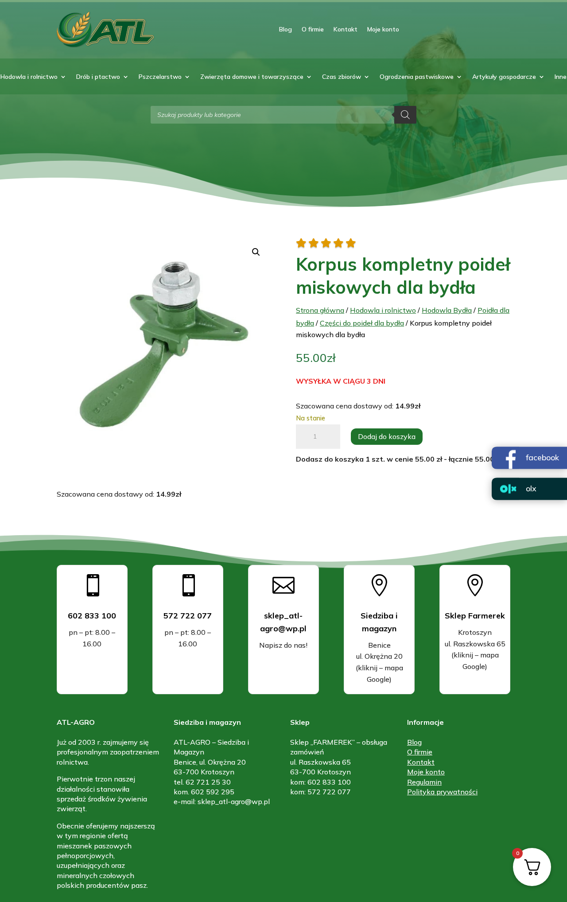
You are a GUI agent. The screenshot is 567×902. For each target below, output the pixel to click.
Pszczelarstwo (160, 77)
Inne (561, 77)
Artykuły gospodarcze (504, 77)
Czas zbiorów (341, 77)
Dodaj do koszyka (387, 436)
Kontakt (345, 29)
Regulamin (424, 782)
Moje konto (383, 29)
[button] (256, 252)
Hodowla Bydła (447, 310)
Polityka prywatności (442, 791)
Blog (285, 29)
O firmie (313, 29)
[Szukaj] (405, 115)
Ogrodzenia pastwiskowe (417, 77)
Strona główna (320, 310)
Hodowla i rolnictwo (29, 77)
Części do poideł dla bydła (362, 323)
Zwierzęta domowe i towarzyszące (251, 77)
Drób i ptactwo (98, 77)
